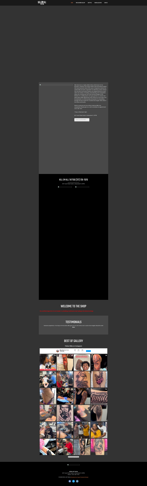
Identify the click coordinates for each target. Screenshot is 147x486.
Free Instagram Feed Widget (73, 456)
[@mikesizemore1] (58, 351)
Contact (106, 3)
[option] (73, 327)
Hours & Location (98, 3)
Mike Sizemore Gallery (80, 3)
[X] (73, 481)
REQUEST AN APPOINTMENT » (81, 119)
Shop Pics (90, 3)
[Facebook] (69, 481)
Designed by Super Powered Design (79, 477)
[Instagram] (77, 481)
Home (72, 3)
